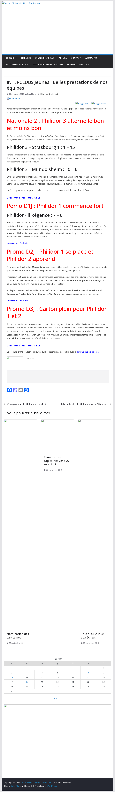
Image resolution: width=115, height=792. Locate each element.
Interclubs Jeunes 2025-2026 (48, 64)
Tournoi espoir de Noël (88, 351)
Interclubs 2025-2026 (17, 64)
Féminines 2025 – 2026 (78, 64)
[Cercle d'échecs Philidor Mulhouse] (21, 3)
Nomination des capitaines (18, 635)
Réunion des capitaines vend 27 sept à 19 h (56, 460)
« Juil (56, 698)
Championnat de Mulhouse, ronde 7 (26, 404)
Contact (76, 58)
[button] (15, 58)
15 (88, 677)
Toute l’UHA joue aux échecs (92, 635)
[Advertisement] (57, 33)
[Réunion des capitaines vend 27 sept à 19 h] (57, 421)
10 (12, 677)
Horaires (26, 58)
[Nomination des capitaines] (20, 421)
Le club (10, 58)
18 (27, 682)
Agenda (63, 58)
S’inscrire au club (44, 58)
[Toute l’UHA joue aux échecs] (94, 421)
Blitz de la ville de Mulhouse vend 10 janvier (84, 404)
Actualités (91, 58)
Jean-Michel (31, 94)
